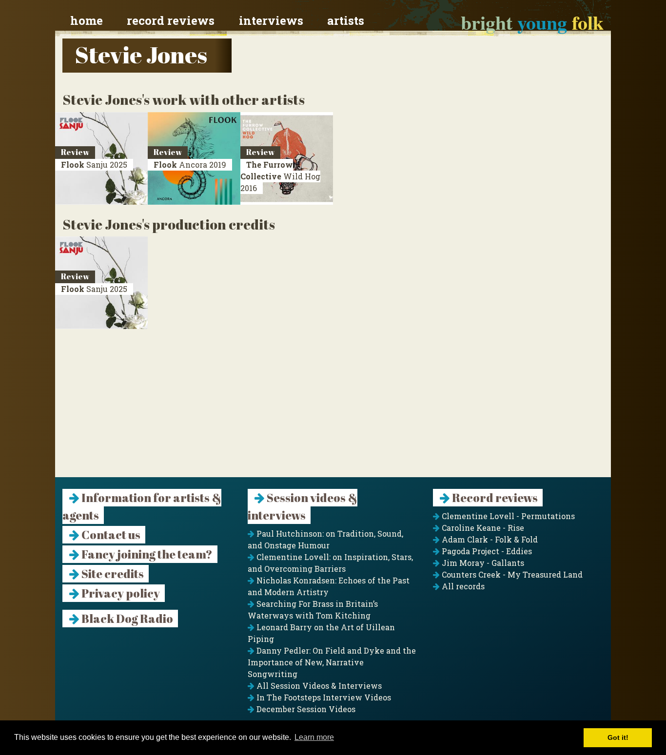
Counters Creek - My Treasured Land (511, 574)
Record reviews (171, 20)
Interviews (271, 20)
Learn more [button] (314, 737)
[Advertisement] (333, 409)
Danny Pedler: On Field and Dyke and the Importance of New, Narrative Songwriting (332, 662)
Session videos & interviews (302, 506)
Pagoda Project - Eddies (486, 551)
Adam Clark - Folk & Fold (489, 539)
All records (462, 586)
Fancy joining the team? (146, 554)
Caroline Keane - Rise (482, 528)
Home (86, 20)
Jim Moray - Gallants (482, 563)
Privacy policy (119, 593)
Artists (345, 20)
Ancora (190, 164)
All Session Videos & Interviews (318, 685)
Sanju (94, 164)
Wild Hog (280, 176)
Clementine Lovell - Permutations (507, 516)
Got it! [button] (617, 737)
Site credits (111, 573)
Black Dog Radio (126, 618)
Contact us (109, 534)
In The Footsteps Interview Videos (323, 697)
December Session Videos (305, 709)
